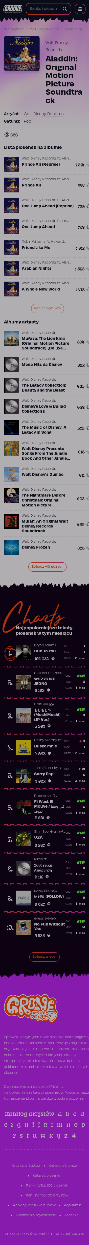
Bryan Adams (45, 645)
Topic (38, 768)
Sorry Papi (44, 774)
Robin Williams (33, 241)
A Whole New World (41, 289)
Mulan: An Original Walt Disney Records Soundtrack (45, 526)
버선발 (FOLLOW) (49, 897)
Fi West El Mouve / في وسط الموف (49, 806)
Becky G (54, 768)
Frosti (58, 673)
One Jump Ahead (38, 227)
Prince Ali (31, 185)
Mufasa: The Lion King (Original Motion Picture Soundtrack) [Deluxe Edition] (45, 346)
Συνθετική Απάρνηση (43, 868)
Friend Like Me (36, 248)
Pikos (38, 859)
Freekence (42, 796)
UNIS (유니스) (44, 704)
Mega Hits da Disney (42, 365)
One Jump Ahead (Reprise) (48, 206)
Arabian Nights (36, 268)
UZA (38, 837)
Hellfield (40, 673)
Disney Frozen (36, 547)
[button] (80, 9)
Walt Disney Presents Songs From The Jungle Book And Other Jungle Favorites (44, 456)
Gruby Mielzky (45, 740)
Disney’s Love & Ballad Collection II (44, 409)
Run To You (45, 651)
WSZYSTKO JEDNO (45, 682)
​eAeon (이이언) (45, 918)
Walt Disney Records (44, 29)
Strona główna (14, 29)
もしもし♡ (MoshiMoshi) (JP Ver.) (47, 715)
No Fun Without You (49, 927)
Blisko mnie (45, 746)
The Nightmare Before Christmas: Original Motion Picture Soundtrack (44, 503)
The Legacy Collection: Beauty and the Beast (44, 388)
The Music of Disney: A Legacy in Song (44, 430)
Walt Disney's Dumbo (43, 475)
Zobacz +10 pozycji (47, 566)
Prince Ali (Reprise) (41, 164)
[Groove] (13, 9)
